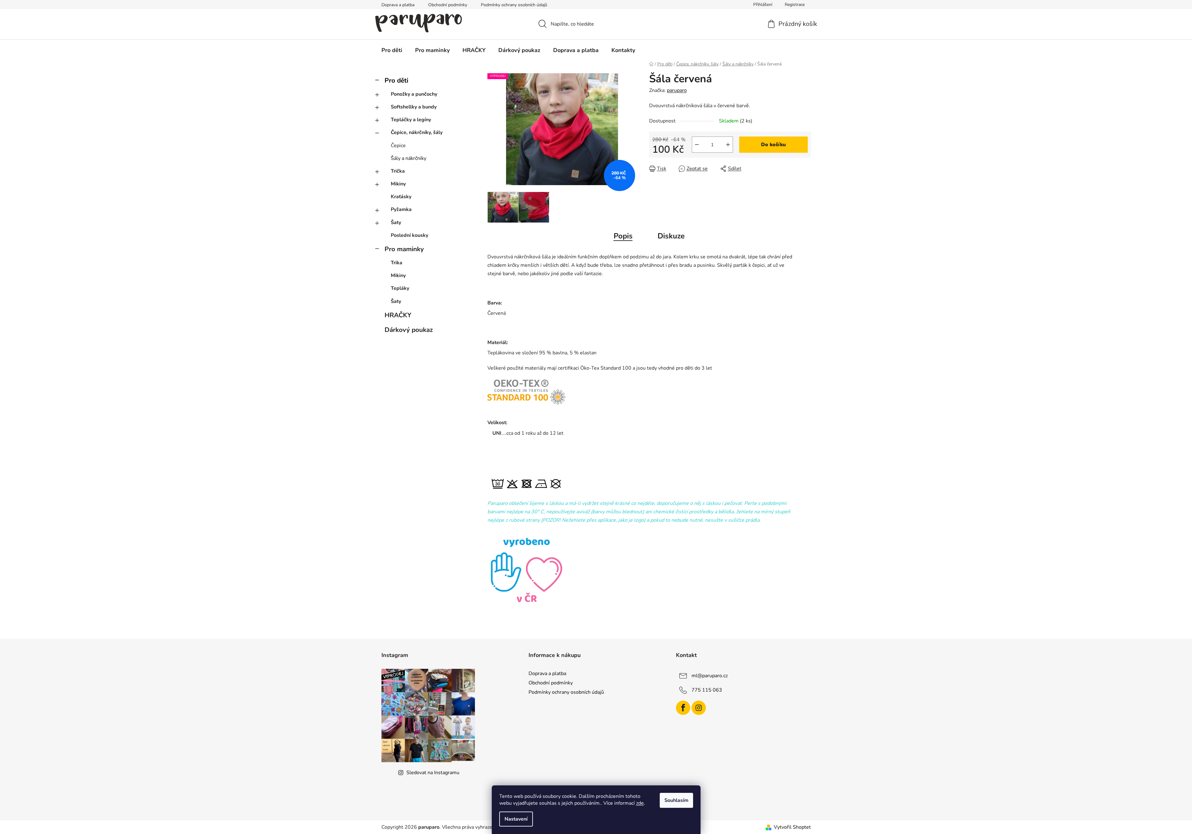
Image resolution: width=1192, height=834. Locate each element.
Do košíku (773, 144)
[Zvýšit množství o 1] (728, 144)
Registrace (795, 4)
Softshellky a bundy (414, 106)
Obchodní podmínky (447, 5)
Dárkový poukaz (409, 329)
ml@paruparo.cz (710, 675)
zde (640, 803)
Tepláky (400, 288)
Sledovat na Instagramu (432, 772)
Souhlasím (676, 800)
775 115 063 (707, 690)
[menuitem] (392, 50)
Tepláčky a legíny (411, 119)
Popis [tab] (623, 236)
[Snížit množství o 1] (696, 144)
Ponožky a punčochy (414, 94)
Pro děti (396, 80)
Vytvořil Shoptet (792, 827)
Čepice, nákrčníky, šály (417, 132)
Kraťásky (401, 196)
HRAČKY (398, 315)
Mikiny (398, 183)
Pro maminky (404, 249)
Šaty (396, 222)
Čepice (398, 145)
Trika (396, 262)
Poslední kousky (409, 235)
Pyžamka (401, 209)
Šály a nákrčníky (408, 158)
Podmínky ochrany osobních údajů (514, 5)
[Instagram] (699, 708)
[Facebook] (683, 708)
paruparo (677, 90)
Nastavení (516, 819)
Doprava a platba (397, 5)
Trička (398, 171)
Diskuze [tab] (671, 236)
